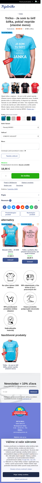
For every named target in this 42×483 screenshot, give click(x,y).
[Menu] (38, 7)
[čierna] (29, 118)
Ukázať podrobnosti (21, 479)
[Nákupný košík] (33, 7)
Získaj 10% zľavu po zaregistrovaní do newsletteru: (20, 386)
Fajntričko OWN (12, 189)
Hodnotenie (10, 29)
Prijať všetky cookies (21, 474)
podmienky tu (27, 399)
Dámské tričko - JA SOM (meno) (10, 251)
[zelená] (8, 118)
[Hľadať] (28, 7)
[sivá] (13, 118)
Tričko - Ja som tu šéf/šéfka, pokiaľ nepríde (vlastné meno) (10, 367)
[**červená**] (18, 118)
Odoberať (33, 392)
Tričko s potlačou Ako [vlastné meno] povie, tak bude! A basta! (30, 251)
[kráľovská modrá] (34, 118)
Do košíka (25, 176)
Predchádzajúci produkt (10, 213)
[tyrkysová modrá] (3, 118)
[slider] (20, 29)
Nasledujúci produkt (31, 213)
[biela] (23, 118)
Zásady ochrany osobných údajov (21, 469)
